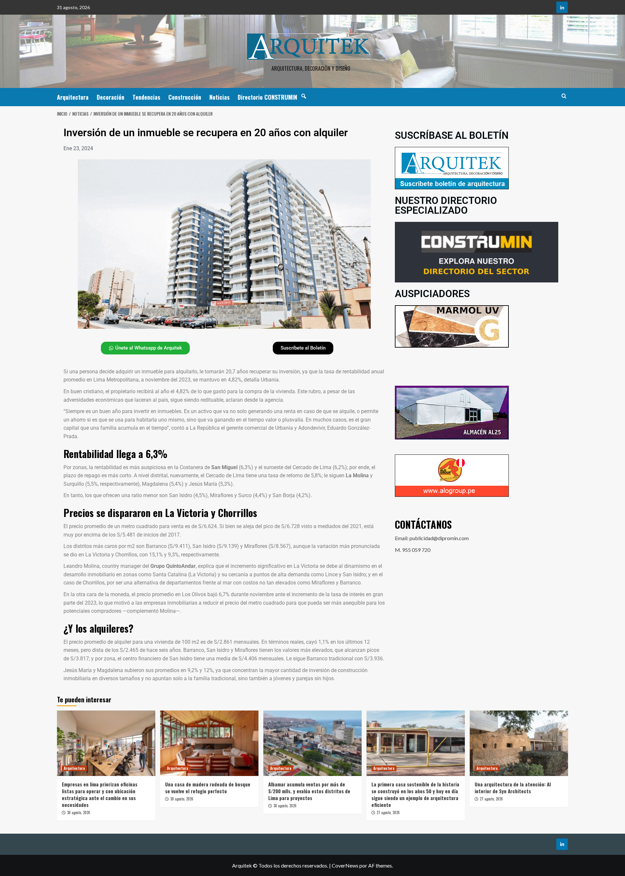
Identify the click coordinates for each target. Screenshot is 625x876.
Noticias (219, 97)
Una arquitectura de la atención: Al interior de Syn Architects (513, 788)
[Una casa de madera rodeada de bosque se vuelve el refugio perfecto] (209, 743)
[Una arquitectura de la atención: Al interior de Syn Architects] (519, 743)
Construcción (184, 97)
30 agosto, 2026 (78, 812)
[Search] (564, 96)
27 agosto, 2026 (388, 812)
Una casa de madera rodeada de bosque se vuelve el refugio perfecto (207, 788)
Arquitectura (73, 97)
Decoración (110, 97)
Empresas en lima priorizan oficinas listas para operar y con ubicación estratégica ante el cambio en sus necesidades (99, 794)
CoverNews (345, 865)
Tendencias (146, 97)
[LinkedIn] (562, 7)
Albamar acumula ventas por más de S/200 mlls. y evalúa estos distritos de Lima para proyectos (309, 791)
